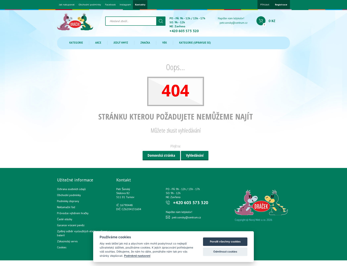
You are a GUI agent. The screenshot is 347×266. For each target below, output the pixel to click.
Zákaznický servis (67, 241)
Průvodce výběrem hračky (73, 213)
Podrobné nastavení (137, 255)
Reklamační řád (66, 207)
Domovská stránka (161, 155)
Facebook (110, 4)
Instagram (125, 4)
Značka (145, 42)
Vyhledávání (194, 155)
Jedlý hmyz (120, 42)
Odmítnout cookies (225, 251)
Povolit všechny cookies (225, 241)
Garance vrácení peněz (71, 225)
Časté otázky (64, 219)
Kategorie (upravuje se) (195, 42)
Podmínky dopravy (68, 201)
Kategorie (76, 42)
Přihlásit (264, 4)
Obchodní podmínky (90, 4)
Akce (98, 42)
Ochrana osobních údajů (71, 189)
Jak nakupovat (67, 4)
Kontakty (140, 4)
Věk (164, 42)
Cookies (61, 247)
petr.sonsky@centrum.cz (233, 23)
